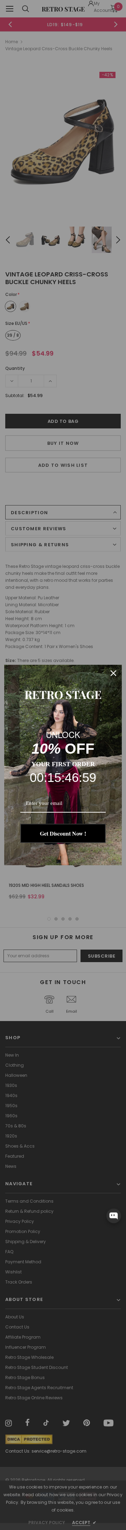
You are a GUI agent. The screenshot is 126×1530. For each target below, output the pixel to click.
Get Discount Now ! (63, 833)
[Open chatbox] (113, 1216)
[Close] (113, 673)
